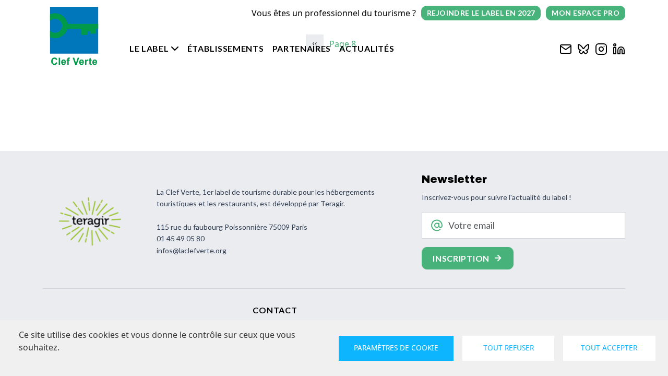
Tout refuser (508, 347)
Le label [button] (149, 48)
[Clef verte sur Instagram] (601, 48)
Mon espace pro (585, 12)
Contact (275, 310)
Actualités (366, 48)
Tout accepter (609, 347)
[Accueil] (74, 36)
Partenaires (301, 48)
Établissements (225, 48)
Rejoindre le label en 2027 (481, 12)
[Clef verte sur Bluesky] (583, 48)
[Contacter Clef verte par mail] (565, 48)
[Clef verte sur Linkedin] (619, 48)
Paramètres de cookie (396, 347)
